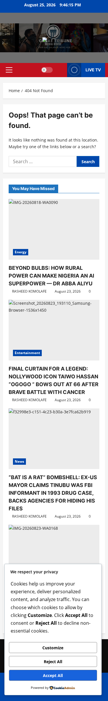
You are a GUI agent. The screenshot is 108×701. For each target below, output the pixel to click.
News (19, 461)
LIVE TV (93, 69)
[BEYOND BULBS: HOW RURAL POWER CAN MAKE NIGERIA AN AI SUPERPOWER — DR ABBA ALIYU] (54, 229)
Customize (52, 647)
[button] (9, 70)
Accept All (53, 675)
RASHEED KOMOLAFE (29, 291)
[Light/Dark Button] (47, 70)
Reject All (53, 661)
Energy (20, 252)
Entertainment (27, 352)
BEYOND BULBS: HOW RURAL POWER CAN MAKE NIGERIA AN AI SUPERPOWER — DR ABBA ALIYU (51, 276)
